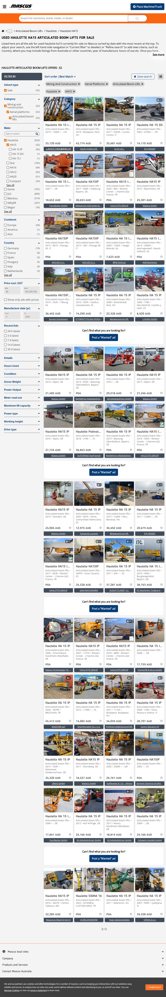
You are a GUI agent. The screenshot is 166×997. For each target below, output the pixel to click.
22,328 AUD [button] (113, 313)
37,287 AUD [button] (113, 584)
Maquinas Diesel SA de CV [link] (58, 919)
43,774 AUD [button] (83, 143)
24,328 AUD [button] (83, 584)
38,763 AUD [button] (144, 584)
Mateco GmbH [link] (150, 205)
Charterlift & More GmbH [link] (150, 669)
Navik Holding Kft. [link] (89, 148)
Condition (10, 373)
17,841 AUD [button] (52, 834)
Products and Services (15, 964)
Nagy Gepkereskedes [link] (119, 919)
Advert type (11, 85)
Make (7, 128)
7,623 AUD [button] (113, 257)
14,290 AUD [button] (83, 313)
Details (8, 358)
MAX (26, 288)
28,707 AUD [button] (144, 721)
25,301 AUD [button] (144, 200)
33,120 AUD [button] (52, 143)
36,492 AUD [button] (52, 313)
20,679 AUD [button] (144, 528)
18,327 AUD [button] (83, 778)
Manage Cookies (12, 990)
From (7, 313)
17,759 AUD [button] (144, 664)
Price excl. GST (13, 283)
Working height (13, 421)
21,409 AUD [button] (52, 393)
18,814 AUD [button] (113, 834)
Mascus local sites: (18, 951)
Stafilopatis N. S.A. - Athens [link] (119, 783)
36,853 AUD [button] (83, 450)
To (25, 313)
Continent (10, 219)
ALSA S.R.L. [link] (119, 148)
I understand (154, 987)
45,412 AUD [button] (52, 721)
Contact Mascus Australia (17, 971)
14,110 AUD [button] (144, 143)
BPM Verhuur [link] (119, 262)
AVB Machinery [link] (149, 262)
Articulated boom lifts (29, 31)
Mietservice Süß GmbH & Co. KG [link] (91, 205)
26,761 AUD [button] (113, 778)
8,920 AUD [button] (143, 313)
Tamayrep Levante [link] (89, 533)
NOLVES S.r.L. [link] (58, 262)
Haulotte (51, 31)
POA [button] (109, 200)
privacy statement (38, 990)
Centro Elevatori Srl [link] (150, 726)
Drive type (10, 429)
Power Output (12, 389)
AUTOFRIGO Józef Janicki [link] (89, 455)
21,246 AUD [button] (144, 393)
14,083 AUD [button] (83, 721)
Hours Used (11, 366)
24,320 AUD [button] (52, 778)
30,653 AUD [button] (83, 200)
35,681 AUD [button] (113, 143)
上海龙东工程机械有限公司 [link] (58, 148)
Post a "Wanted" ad (103, 337)
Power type (11, 413)
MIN (6, 288)
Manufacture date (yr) (17, 308)
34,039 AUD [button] (113, 721)
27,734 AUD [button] (52, 450)
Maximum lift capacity (17, 405)
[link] (58, 109)
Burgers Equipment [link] (58, 319)
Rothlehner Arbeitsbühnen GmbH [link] (92, 398)
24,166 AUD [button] (83, 834)
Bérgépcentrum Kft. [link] (119, 319)
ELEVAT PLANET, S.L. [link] (119, 590)
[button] (22, 76)
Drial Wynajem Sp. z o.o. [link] (88, 726)
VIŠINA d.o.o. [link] (150, 919)
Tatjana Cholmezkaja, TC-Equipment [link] (62, 669)
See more (158, 54)
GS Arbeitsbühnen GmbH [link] (119, 398)
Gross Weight (12, 381)
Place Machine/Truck (149, 6)
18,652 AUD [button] (52, 200)
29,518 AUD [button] (113, 393)
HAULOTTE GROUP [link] (119, 205)
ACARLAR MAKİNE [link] (89, 919)
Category (9, 99)
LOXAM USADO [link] (149, 319)
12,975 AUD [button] (83, 528)
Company (7, 958)
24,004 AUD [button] (52, 528)
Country (9, 242)
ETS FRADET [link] (149, 148)
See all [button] (10, 185)
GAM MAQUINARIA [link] (89, 590)
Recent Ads (11, 325)
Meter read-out (13, 397)
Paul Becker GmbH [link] (58, 205)
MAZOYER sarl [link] (58, 726)
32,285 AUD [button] (52, 914)
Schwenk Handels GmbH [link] (150, 840)
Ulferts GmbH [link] (58, 783)
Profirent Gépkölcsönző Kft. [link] (119, 726)
